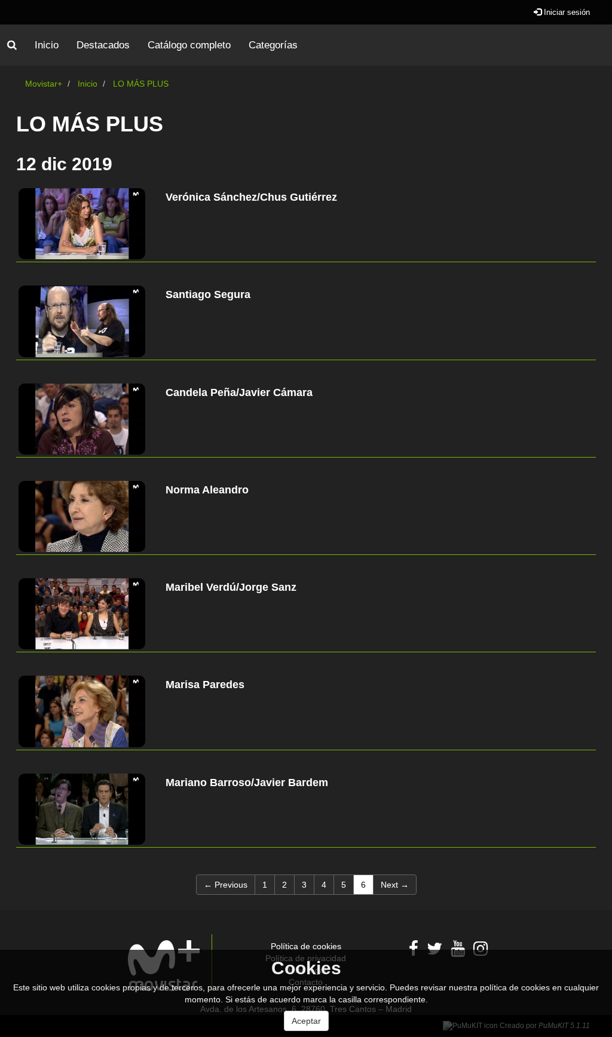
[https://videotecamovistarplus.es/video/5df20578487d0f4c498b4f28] (82, 419)
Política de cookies (306, 946)
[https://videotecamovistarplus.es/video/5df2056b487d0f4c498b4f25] (82, 516)
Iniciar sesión (565, 12)
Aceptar (306, 1021)
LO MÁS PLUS (141, 83)
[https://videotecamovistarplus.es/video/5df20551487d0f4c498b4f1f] (82, 711)
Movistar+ (43, 83)
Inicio (47, 45)
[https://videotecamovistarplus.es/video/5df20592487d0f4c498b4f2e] (82, 223)
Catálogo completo (189, 45)
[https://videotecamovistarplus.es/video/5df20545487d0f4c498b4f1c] (82, 809)
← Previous (225, 884)
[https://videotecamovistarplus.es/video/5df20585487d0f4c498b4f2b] (82, 321)
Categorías (273, 45)
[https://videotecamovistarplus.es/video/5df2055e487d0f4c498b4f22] (82, 613)
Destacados (103, 45)
